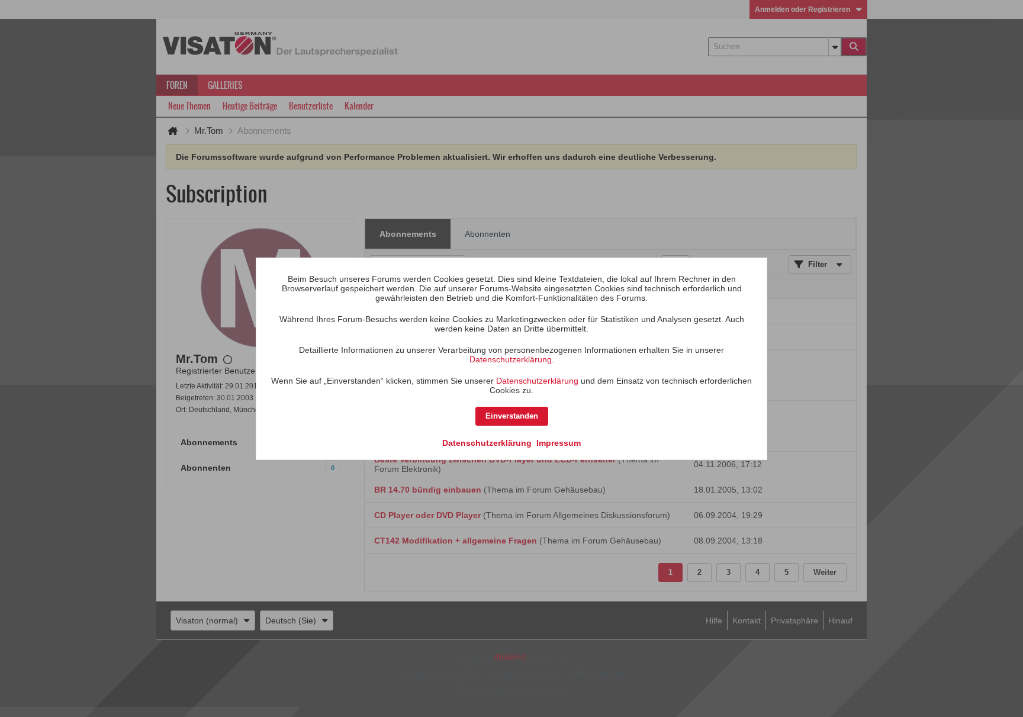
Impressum (558, 443)
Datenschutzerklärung (510, 359)
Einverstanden (511, 415)
